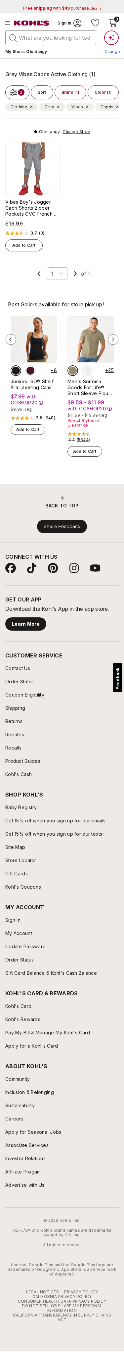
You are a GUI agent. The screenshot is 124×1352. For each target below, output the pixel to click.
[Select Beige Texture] (72, 370)
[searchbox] (50, 37)
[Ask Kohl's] (111, 37)
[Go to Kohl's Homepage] (32, 23)
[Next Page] (75, 273)
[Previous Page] (39, 273)
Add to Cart (24, 245)
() (42, 233)
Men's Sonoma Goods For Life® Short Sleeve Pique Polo (89, 387)
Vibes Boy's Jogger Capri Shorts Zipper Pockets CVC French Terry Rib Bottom (29, 208)
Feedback (117, 678)
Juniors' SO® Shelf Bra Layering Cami (32, 384)
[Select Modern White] (87, 370)
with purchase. (62, 8)
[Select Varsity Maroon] (30, 370)
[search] (13, 37)
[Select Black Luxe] (16, 370)
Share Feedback (62, 526)
